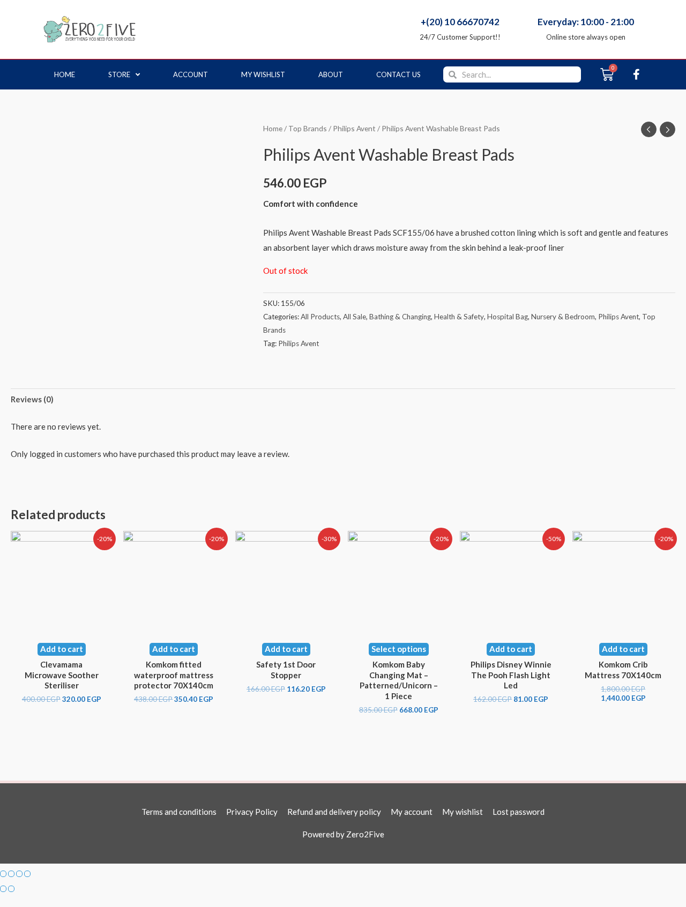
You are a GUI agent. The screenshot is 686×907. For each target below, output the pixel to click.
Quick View (61, 623)
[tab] (32, 399)
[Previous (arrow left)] (3, 889)
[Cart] (607, 74)
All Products (320, 316)
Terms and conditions (179, 811)
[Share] (11, 874)
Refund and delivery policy (334, 811)
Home (64, 74)
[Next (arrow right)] (11, 889)
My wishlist (263, 74)
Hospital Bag (507, 316)
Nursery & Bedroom (563, 316)
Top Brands (307, 128)
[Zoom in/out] (27, 874)
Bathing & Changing (400, 316)
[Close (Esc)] (3, 874)
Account (190, 74)
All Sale (354, 316)
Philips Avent (354, 128)
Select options (398, 649)
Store (119, 74)
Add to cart (61, 649)
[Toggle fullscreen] (19, 874)
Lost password (519, 811)
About (330, 74)
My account (412, 811)
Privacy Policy (252, 811)
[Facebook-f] (636, 74)
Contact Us (398, 74)
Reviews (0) (32, 399)
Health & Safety (459, 316)
